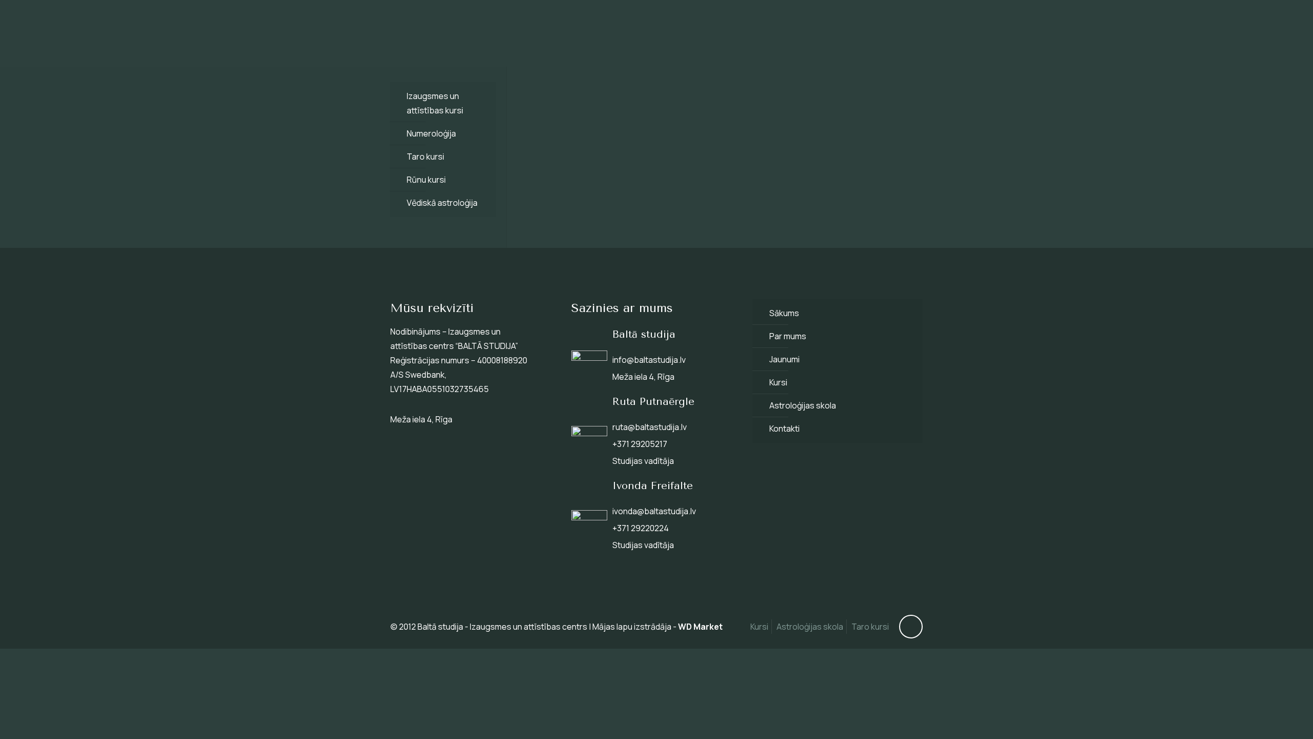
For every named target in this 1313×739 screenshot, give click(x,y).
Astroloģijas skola (802, 405)
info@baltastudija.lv (649, 359)
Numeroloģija (431, 133)
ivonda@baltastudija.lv (654, 511)
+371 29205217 (639, 444)
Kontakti (784, 428)
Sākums (784, 313)
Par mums (787, 336)
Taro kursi (425, 156)
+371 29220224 (640, 528)
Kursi (778, 382)
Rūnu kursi (426, 179)
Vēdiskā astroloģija (442, 202)
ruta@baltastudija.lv (649, 427)
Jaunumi (784, 359)
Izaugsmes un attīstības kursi (435, 103)
